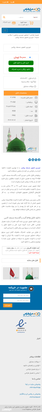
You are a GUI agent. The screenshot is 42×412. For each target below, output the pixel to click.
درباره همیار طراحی (32, 369)
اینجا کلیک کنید (33, 252)
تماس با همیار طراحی (32, 373)
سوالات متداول (28, 86)
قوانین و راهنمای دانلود (31, 365)
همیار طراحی (34, 35)
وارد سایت (10, 248)
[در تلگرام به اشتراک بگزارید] (29, 159)
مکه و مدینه (25, 82)
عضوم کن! (7, 305)
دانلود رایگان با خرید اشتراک (21, 69)
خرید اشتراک (7, 22)
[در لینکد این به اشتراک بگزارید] (33, 159)
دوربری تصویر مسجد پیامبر (24, 37)
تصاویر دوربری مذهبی (20, 35)
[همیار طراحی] (31, 10)
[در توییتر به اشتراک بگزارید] (36, 159)
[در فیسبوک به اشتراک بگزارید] (39, 159)
